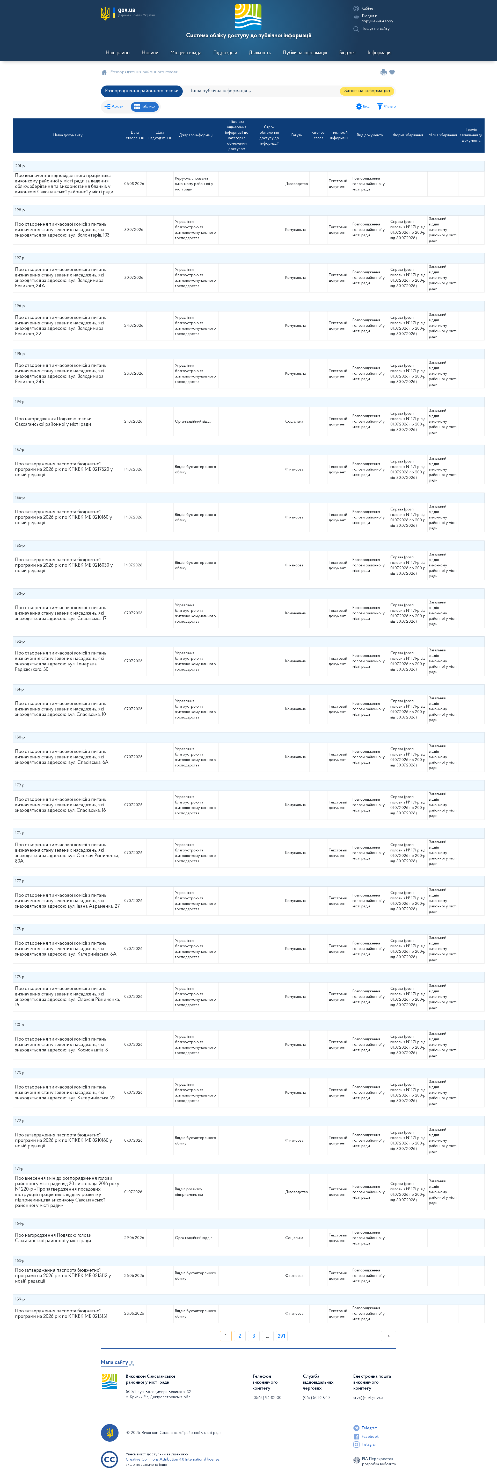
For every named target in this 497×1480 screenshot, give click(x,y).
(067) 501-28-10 (316, 1398)
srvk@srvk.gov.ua (368, 1398)
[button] (128, 13)
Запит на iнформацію (367, 91)
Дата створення (135, 135)
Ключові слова (318, 135)
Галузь (296, 135)
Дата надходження (160, 135)
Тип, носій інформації (339, 135)
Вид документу (370, 135)
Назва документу (68, 135)
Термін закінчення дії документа (471, 135)
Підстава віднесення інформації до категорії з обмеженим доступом (236, 135)
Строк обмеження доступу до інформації (269, 135)
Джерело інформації (196, 135)
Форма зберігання (408, 135)
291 (282, 1336)
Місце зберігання (443, 135)
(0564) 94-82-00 (266, 1398)
